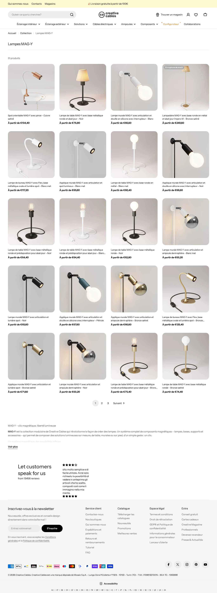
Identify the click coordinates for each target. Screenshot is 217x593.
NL (126, 590)
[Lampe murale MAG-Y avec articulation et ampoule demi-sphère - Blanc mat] (185, 221)
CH (67, 590)
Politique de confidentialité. (36, 540)
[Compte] (188, 15)
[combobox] (42, 14)
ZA (165, 590)
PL (131, 590)
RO (136, 590)
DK (82, 590)
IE (112, 590)
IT (116, 590)
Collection (26, 33)
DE (77, 590)
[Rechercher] (72, 15)
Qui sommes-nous (18, 3)
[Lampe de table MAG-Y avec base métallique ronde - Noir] (134, 221)
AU (52, 590)
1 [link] (95, 403)
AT (57, 590)
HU (107, 590)
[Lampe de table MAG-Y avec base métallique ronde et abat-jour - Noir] (82, 87)
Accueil (12, 33)
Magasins (50, 3)
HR (102, 590)
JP (121, 590)
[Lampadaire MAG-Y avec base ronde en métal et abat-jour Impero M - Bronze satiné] (185, 87)
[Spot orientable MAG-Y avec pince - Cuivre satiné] (31, 87)
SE (146, 590)
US (160, 590)
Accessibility (111, 583)
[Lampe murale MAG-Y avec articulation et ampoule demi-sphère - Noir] (82, 356)
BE (62, 590)
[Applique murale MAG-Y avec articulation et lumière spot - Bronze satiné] (31, 356)
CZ (72, 590)
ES (87, 590)
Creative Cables (23, 575)
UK (155, 590)
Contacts (36, 3)
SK (141, 590)
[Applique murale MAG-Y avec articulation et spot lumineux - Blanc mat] (82, 154)
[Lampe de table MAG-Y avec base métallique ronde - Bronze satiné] (185, 356)
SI (150, 590)
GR (97, 590)
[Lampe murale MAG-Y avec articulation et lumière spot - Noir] (31, 289)
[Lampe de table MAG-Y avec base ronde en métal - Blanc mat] (134, 154)
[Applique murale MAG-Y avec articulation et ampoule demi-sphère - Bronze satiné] (134, 289)
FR (92, 590)
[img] (77, 465)
